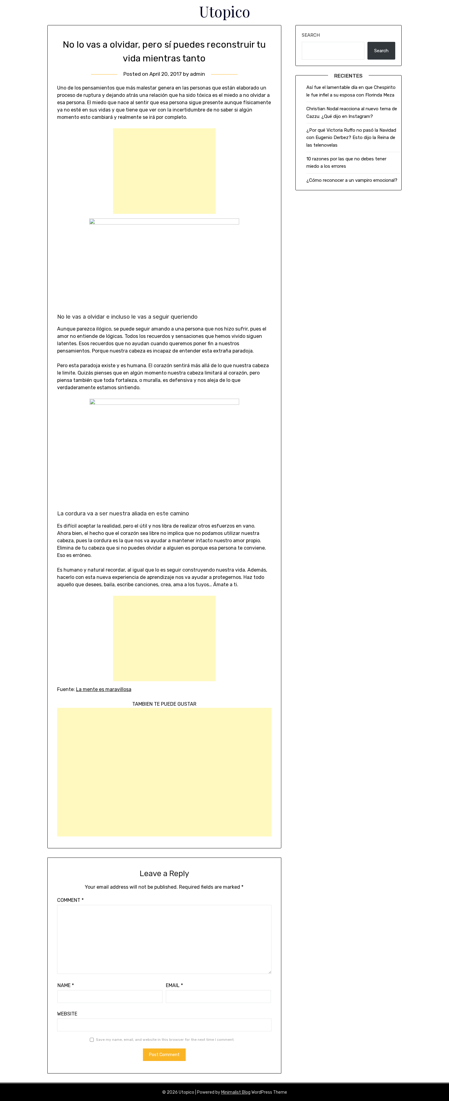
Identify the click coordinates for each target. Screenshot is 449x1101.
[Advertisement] (164, 171)
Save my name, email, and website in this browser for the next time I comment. (165, 1039)
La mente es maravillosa (103, 689)
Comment (70, 900)
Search (311, 35)
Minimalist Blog (235, 1092)
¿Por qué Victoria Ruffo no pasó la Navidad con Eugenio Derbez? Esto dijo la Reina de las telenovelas (351, 137)
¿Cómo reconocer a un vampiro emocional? (351, 180)
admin (197, 74)
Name (65, 985)
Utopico (224, 11)
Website (67, 1014)
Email (174, 985)
